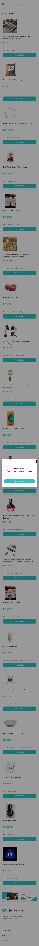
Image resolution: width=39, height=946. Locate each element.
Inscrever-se (19, 481)
